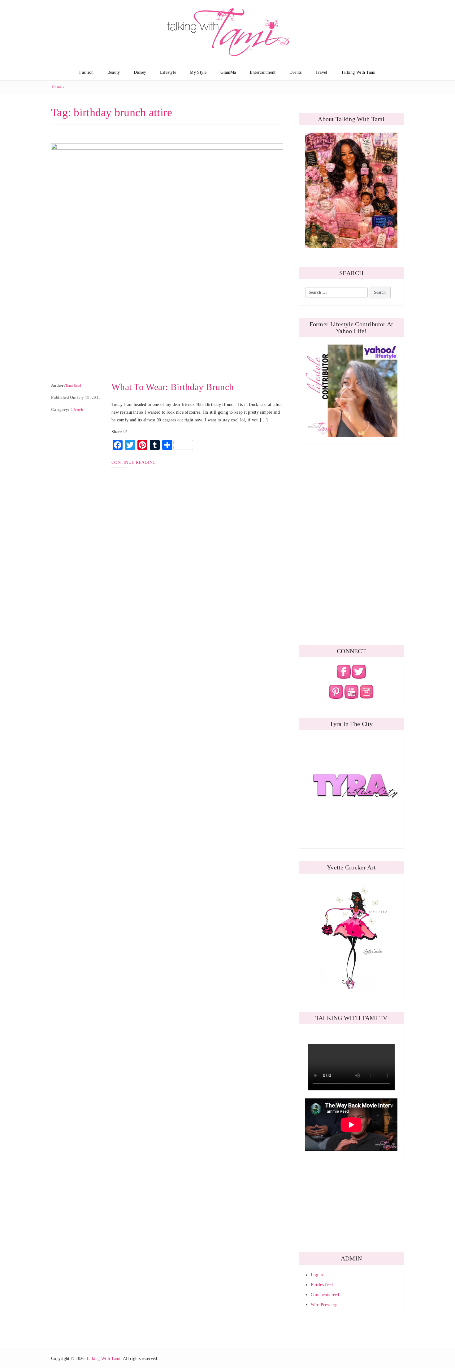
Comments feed (325, 1294)
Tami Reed (73, 385)
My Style (198, 72)
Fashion (86, 72)
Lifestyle (168, 72)
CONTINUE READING (133, 462)
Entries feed (322, 1284)
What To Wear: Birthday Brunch (172, 387)
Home (57, 87)
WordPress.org (324, 1304)
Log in (317, 1275)
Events (295, 72)
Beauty (113, 72)
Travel (321, 72)
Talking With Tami (358, 72)
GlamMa (228, 72)
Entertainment (263, 72)
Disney (140, 72)
